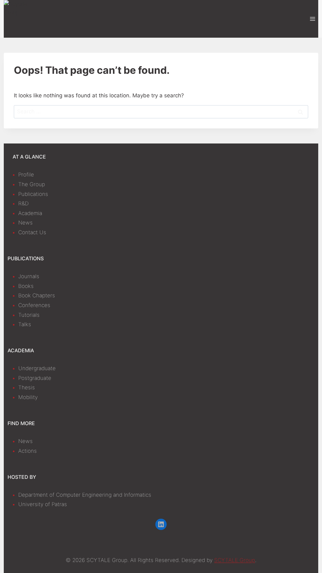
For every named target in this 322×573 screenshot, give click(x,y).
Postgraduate (34, 378)
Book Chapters (36, 295)
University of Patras (42, 504)
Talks (24, 324)
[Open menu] (312, 19)
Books (26, 286)
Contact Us (32, 232)
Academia (30, 213)
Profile (26, 174)
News (25, 222)
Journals (28, 276)
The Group (31, 184)
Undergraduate (37, 368)
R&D (23, 203)
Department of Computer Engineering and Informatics (84, 495)
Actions (27, 451)
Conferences (34, 305)
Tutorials (29, 315)
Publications (33, 194)
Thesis (26, 387)
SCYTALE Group (234, 560)
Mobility (28, 397)
